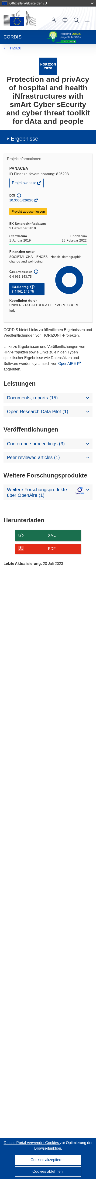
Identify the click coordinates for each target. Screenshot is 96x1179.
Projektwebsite (24, 184)
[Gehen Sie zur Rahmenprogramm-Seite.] (48, 66)
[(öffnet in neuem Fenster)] (19, 18)
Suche (76, 20)
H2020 (15, 48)
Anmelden (54, 20)
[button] (65, 20)
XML (52, 535)
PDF (52, 549)
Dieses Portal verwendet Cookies (32, 1143)
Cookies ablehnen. (48, 1171)
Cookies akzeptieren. (48, 1160)
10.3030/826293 (21, 200)
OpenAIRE (67, 364)
